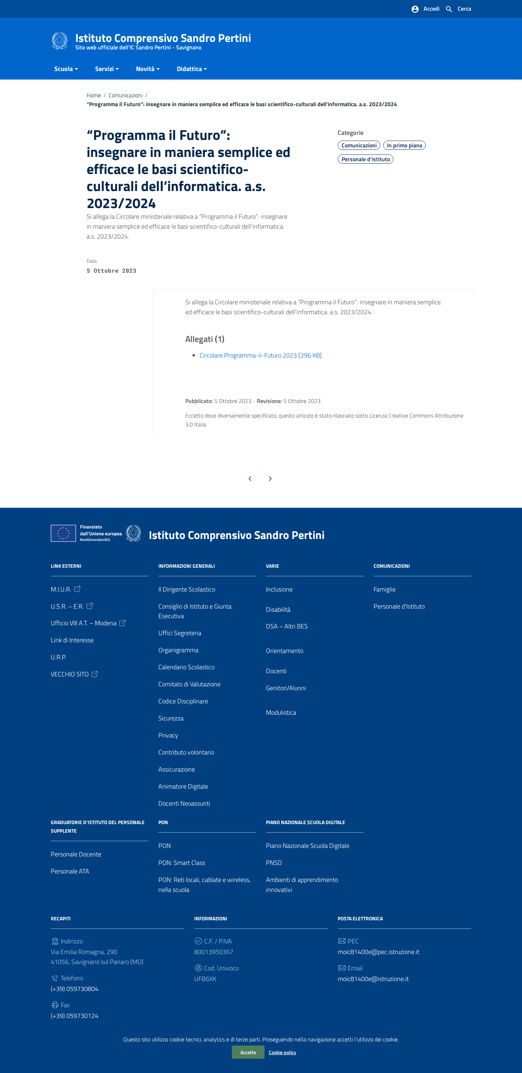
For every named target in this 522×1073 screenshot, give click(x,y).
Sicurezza (171, 718)
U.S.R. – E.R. (67, 606)
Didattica (189, 68)
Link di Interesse (72, 640)
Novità (145, 68)
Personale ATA (70, 871)
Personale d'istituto (366, 159)
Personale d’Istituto (399, 606)
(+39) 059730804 (74, 988)
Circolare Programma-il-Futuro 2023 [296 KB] (261, 355)
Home (94, 95)
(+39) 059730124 (74, 1015)
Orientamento (284, 650)
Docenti (276, 671)
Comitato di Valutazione (189, 684)
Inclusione (279, 589)
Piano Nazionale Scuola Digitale (307, 845)
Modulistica (281, 712)
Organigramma (178, 650)
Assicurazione (176, 769)
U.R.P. (58, 657)
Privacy (168, 735)
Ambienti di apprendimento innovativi (302, 884)
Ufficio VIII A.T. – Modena (83, 623)
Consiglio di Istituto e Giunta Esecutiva (195, 611)
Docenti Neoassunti (184, 803)
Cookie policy (282, 1052)
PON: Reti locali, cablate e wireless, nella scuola (204, 884)
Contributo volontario (186, 752)
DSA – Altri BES (287, 626)
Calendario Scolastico (186, 667)
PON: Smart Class (181, 862)
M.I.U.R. (61, 589)
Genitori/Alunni (286, 688)
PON (164, 845)
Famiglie (385, 589)
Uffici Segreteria (179, 633)
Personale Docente (76, 854)
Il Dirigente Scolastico (186, 589)
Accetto (248, 1052)
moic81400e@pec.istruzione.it (378, 952)
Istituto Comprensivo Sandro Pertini (163, 39)
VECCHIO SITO (70, 674)
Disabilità (278, 609)
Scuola (63, 68)
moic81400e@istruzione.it (373, 979)
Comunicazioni (125, 95)
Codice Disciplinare (183, 701)
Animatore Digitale (183, 786)
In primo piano (404, 145)
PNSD (274, 862)
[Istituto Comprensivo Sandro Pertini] (60, 40)
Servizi (104, 68)
